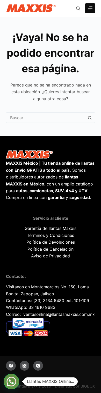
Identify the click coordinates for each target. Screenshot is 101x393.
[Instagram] (38, 366)
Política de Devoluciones (50, 242)
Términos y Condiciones (50, 235)
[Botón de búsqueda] (90, 118)
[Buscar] (78, 8)
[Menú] (90, 8)
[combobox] (45, 117)
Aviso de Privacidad (50, 255)
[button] (11, 381)
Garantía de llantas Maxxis (50, 228)
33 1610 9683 (41, 307)
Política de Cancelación (50, 249)
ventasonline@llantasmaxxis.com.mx (59, 314)
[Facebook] (11, 366)
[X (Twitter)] (25, 366)
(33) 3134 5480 (48, 300)
